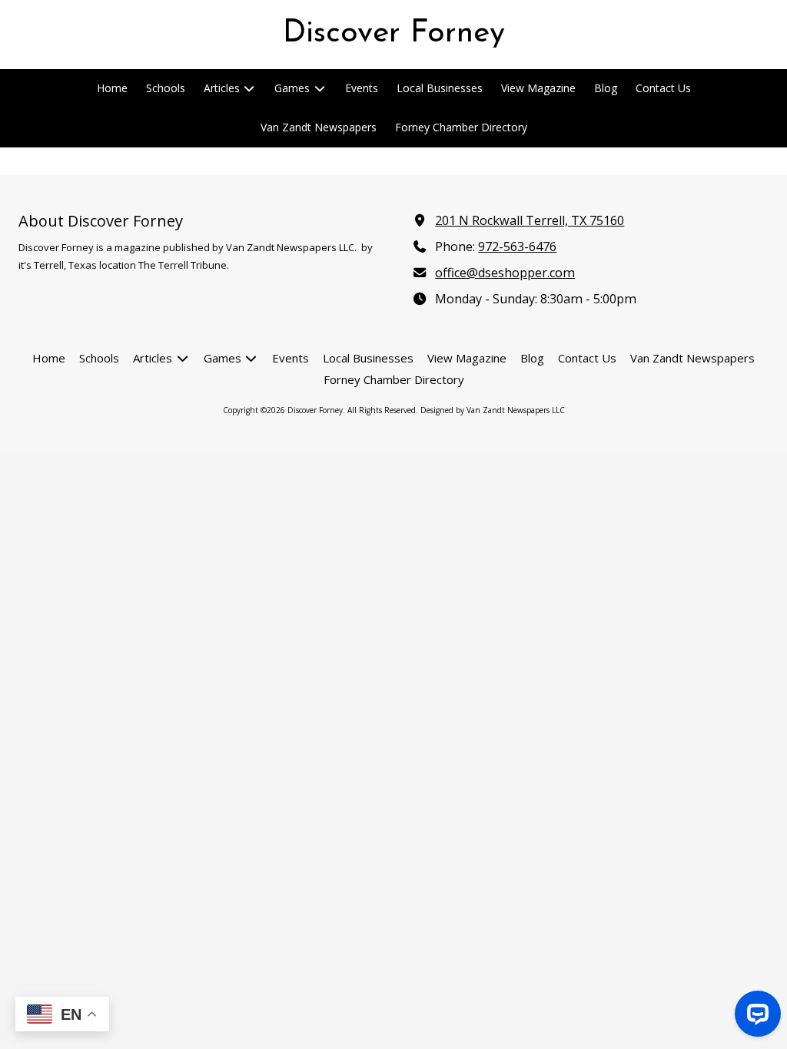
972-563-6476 (517, 246)
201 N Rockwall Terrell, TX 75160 (529, 220)
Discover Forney (394, 33)
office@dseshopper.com (505, 272)
